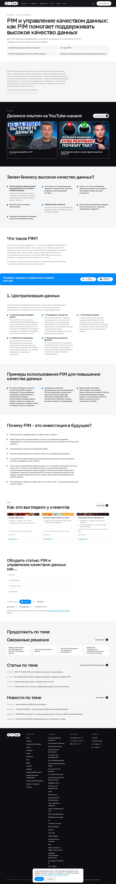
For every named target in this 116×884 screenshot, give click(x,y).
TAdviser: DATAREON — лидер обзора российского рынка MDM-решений (42, 709)
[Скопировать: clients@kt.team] (31, 607)
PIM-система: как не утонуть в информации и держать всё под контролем (42, 686)
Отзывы (28, 787)
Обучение (29, 750)
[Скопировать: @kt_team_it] (16, 607)
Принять (39, 879)
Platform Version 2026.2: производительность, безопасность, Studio (40, 719)
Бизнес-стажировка (32, 784)
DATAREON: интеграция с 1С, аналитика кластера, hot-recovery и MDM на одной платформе (49, 714)
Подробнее (13, 539)
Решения (33, 3)
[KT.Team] (11, 3)
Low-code (51, 833)
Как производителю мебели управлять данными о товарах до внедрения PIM (42, 677)
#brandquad (81, 529)
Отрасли (23, 3)
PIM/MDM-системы (54, 823)
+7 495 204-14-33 (39, 607)
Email (41, 602)
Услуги (28, 747)
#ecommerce (53, 531)
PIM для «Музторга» (16, 518)
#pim (17, 15)
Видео (28, 763)
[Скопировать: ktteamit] (101, 744)
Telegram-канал (97, 741)
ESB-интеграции (53, 826)
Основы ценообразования (34, 781)
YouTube (94, 738)
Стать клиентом (104, 3)
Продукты (29, 756)
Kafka (50, 791)
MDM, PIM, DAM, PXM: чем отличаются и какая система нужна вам (38, 672)
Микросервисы (53, 836)
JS (49, 820)
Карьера (29, 769)
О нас (52, 3)
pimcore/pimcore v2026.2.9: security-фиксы (31, 704)
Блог (64, 3)
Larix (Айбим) (52, 866)
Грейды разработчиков (33, 772)
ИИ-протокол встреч (55, 746)
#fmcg (105, 529)
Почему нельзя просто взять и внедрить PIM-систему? (34, 682)
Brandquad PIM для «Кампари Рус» (91, 518)
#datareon (14, 531)
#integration (25, 531)
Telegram (26, 602)
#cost (47, 531)
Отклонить (50, 879)
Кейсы (58, 3)
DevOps (50, 830)
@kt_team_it (11, 607)
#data (20, 15)
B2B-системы (52, 794)
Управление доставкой (55, 817)
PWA (49, 844)
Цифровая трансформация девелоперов (53, 855)
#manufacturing (98, 529)
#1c (10, 531)
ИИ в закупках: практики (56, 743)
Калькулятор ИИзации (33, 744)
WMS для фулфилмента (55, 814)
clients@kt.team (24, 607)
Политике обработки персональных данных (55, 875)
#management (27, 15)
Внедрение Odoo (53, 783)
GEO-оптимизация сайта (56, 760)
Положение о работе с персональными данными (84, 879)
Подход (29, 741)
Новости (29, 766)
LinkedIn (97, 747)
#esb (19, 531)
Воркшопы (43, 3)
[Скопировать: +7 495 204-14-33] (47, 607)
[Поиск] (93, 3)
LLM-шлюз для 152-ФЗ (55, 774)
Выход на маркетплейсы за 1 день (56, 518)
